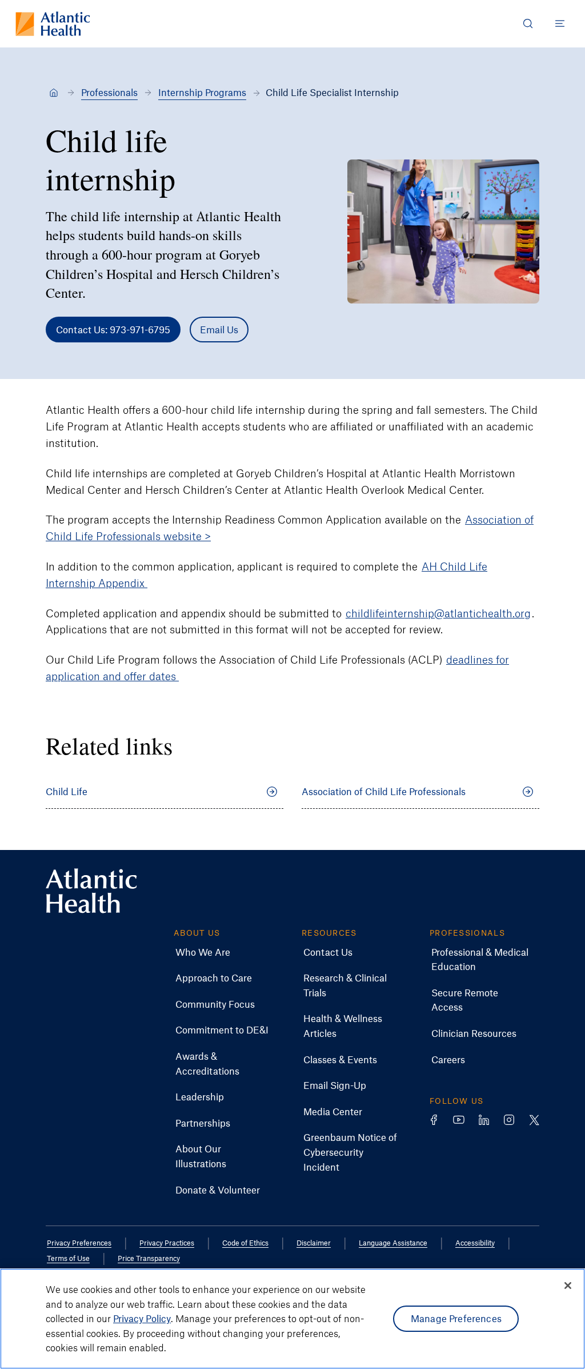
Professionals (109, 92)
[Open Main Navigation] (559, 23)
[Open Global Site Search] (527, 23)
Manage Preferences (456, 1318)
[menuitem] (203, 952)
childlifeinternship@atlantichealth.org (438, 613)
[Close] (567, 1285)
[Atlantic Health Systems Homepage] (53, 23)
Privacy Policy (142, 1318)
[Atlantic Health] (54, 92)
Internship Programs (202, 92)
